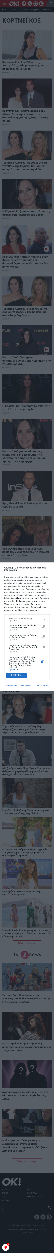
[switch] (43, 626)
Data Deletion (10, 685)
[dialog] (27, 626)
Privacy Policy (43, 685)
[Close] (48, 568)
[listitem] (27, 619)
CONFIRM (16, 675)
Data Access (27, 685)
